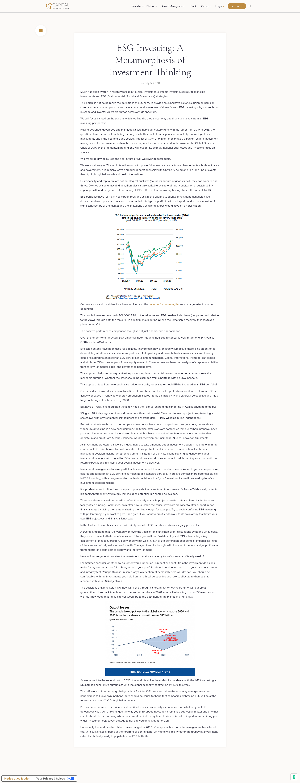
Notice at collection (17, 778)
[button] (41, 30)
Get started (237, 6)
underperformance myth (163, 304)
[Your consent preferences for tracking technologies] (294, 777)
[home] (67, 6)
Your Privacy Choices (50, 778)
